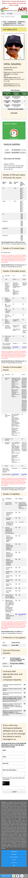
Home (2, 13)
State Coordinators (14, 857)
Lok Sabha (9, 13)
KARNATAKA (21, 21)
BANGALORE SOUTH (10, 23)
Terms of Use (14, 862)
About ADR (14, 854)
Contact (14, 859)
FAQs (14, 865)
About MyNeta (14, 851)
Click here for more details (15, 109)
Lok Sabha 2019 (12, 21)
